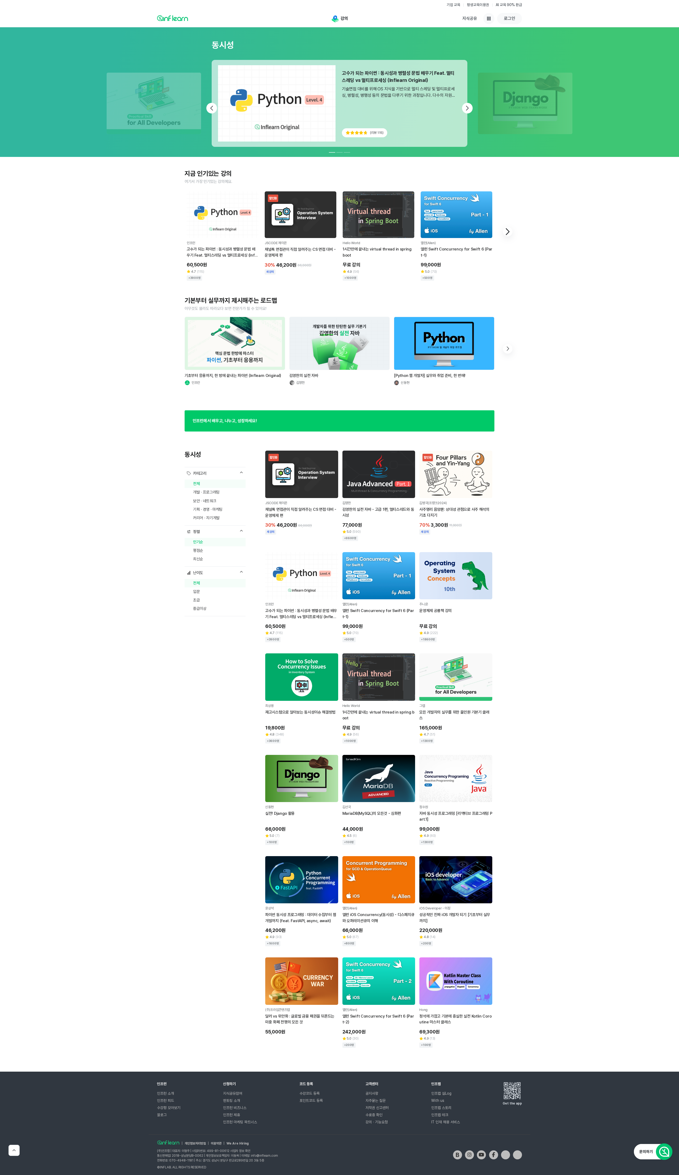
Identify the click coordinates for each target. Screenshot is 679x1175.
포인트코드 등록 (311, 1100)
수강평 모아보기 (168, 1108)
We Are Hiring (238, 1143)
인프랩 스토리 (441, 1108)
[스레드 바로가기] (517, 1154)
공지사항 (371, 1093)
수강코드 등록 (309, 1093)
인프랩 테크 (439, 1115)
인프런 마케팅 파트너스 (240, 1122)
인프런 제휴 (231, 1115)
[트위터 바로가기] (505, 1154)
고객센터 (371, 1084)
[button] (507, 231)
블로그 (162, 1115)
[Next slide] (467, 108)
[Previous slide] (211, 108)
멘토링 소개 (231, 1100)
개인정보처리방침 (195, 1143)
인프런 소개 (165, 1093)
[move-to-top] (14, 1150)
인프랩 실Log (441, 1093)
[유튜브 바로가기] (481, 1154)
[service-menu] (488, 18)
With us (437, 1100)
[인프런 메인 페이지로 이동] (172, 18)
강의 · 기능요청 (376, 1122)
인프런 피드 (165, 1100)
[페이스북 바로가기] (493, 1154)
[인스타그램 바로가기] (469, 1154)
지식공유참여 (232, 1093)
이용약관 (216, 1143)
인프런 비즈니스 (234, 1108)
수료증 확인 (373, 1115)
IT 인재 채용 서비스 (445, 1122)
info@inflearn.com (264, 1156)
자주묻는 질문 (375, 1100)
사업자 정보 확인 (240, 1151)
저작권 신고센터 (377, 1108)
